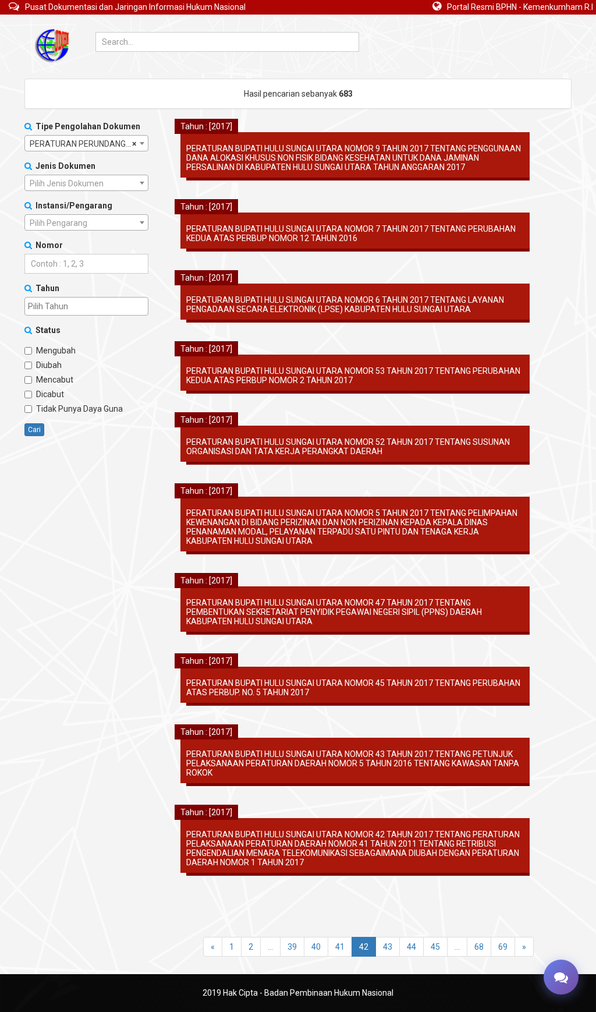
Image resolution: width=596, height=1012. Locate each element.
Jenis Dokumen (63, 166)
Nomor (47, 245)
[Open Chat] (561, 977)
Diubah (49, 365)
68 (479, 946)
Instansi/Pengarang (72, 205)
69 (503, 946)
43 (387, 946)
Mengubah (56, 350)
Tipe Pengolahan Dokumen (86, 126)
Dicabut (50, 394)
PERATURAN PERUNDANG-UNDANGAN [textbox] (89, 143)
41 (340, 946)
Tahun (45, 288)
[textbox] (86, 183)
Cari (34, 430)
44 (411, 946)
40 (316, 946)
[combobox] (86, 143)
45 (435, 946)
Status (46, 330)
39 (292, 946)
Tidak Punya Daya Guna (79, 408)
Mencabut (54, 379)
